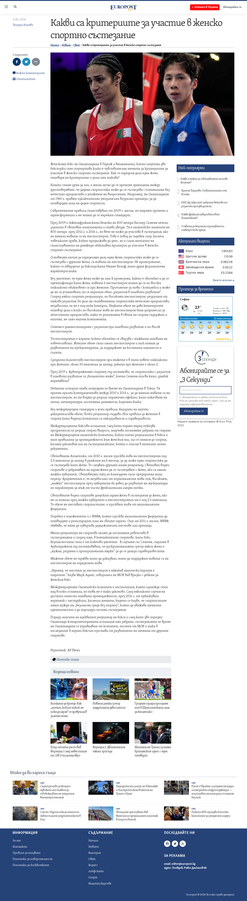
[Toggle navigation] (5, 6)
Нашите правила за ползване (196, 421)
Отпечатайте (25, 79)
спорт (75, 659)
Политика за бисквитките (31, 865)
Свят (76, 45)
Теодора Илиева (23, 25)
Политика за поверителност (32, 859)
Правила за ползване (27, 853)
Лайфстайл (96, 871)
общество (62, 659)
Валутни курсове (100, 883)
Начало (54, 45)
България (94, 853)
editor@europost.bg (183, 864)
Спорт (92, 877)
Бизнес (93, 865)
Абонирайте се (232, 7)
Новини (66, 45)
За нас (17, 840)
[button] (15, 6)
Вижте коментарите (30, 73)
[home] (123, 7)
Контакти (20, 846)
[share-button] (17, 62)
